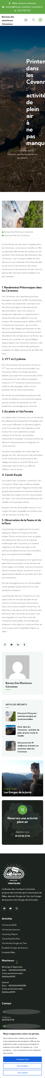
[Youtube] (10, 908)
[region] (22, 1054)
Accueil (14, 151)
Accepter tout (22, 1059)
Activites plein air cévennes (17, 235)
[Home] (13, 874)
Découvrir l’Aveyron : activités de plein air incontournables (27, 716)
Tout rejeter (22, 1073)
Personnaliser (22, 1066)
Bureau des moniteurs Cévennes (8, 20)
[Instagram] (16, 908)
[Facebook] (4, 908)
